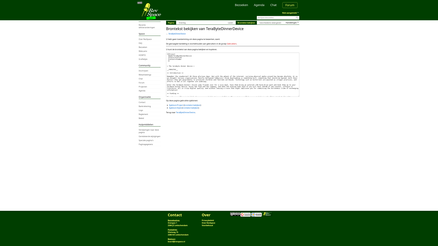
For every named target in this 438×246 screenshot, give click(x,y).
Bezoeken (241, 5)
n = (139, 3)
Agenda (259, 5)
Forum (289, 5)
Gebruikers (232, 43)
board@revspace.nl (176, 241)
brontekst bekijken (192, 105)
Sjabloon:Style (175, 108)
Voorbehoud (207, 225)
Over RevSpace (208, 223)
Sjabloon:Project (176, 105)
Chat (273, 5)
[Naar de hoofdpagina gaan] (159, 10)
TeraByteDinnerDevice (177, 33)
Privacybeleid (208, 220)
